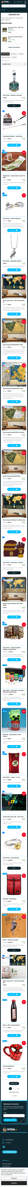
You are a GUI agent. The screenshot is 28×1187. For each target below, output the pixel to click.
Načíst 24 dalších (14, 1083)
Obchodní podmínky (6, 1163)
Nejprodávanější (6, 57)
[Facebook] (3, 1146)
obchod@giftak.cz (9, 1139)
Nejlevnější (14, 53)
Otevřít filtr (6, 64)
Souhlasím (14, 1183)
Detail (14, 105)
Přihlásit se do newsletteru (10, 1120)
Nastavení (14, 1178)
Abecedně (14, 57)
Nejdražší (21, 53)
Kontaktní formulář (10, 1151)
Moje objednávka (6, 1166)
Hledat (23, 5)
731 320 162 (8, 1142)
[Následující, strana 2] (14, 1088)
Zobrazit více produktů (14, 47)
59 (18, 1088)
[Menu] (25, 2)
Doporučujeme (5, 53)
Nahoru (15, 1095)
